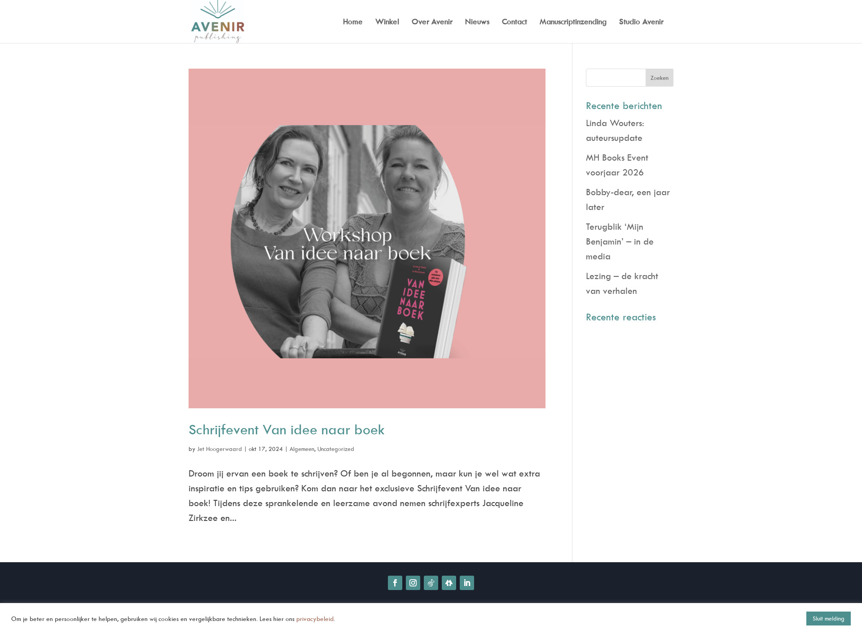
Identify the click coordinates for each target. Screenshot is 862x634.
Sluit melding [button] (828, 618)
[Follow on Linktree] (449, 583)
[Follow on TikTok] (431, 583)
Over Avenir (432, 22)
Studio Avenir (641, 22)
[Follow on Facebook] (395, 583)
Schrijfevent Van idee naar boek (287, 429)
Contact (514, 22)
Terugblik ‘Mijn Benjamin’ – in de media (620, 241)
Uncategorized (335, 448)
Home (353, 22)
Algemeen (302, 448)
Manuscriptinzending (573, 22)
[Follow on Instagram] (413, 583)
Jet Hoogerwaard (219, 448)
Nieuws (477, 22)
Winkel (387, 22)
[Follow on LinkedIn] (467, 583)
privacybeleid (315, 618)
